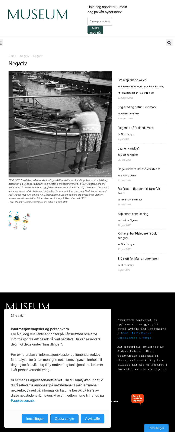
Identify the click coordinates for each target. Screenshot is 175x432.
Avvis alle (92, 418)
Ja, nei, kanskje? (129, 148)
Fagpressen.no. (23, 400)
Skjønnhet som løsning (133, 214)
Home (12, 56)
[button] (169, 42)
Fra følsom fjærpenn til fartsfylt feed (139, 191)
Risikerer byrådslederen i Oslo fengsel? (138, 236)
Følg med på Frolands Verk (135, 128)
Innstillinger (156, 428)
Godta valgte (64, 418)
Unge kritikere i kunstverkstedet (139, 169)
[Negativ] (60, 176)
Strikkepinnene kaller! (132, 80)
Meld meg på (95, 30)
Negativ (24, 56)
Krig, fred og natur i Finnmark (137, 107)
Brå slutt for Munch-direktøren (138, 258)
